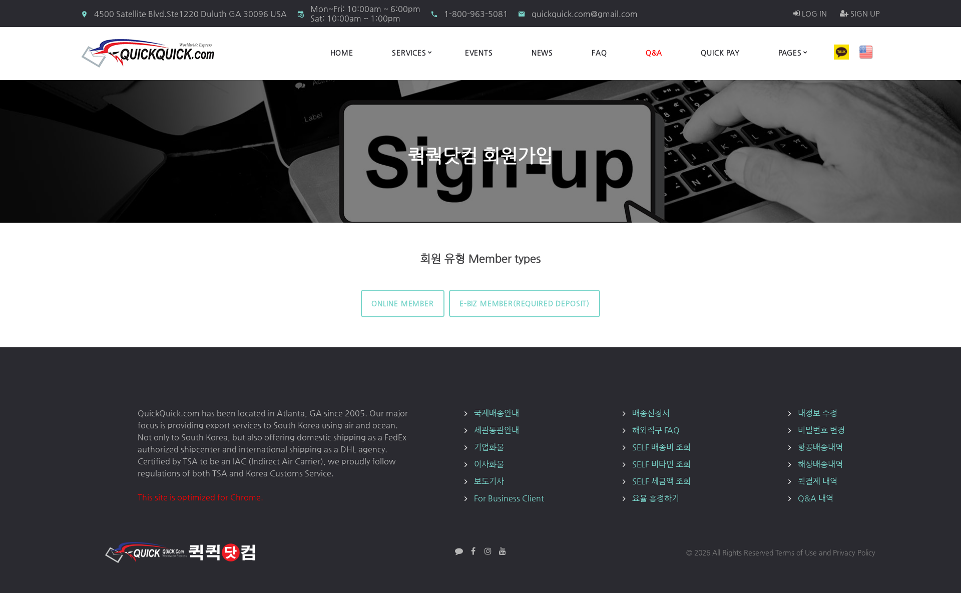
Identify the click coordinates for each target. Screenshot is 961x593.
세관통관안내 (496, 430)
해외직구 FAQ (656, 430)
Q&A (654, 53)
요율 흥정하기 (655, 498)
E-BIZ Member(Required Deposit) (524, 303)
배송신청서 (651, 413)
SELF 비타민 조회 (661, 464)
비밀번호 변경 (821, 430)
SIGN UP (864, 13)
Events (479, 53)
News (542, 53)
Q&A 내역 (815, 498)
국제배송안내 (496, 413)
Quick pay (720, 53)
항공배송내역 (820, 447)
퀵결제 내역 (817, 481)
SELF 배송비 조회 (661, 447)
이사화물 (489, 464)
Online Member (402, 303)
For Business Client (509, 498)
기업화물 (489, 447)
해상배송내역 (820, 464)
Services (409, 53)
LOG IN (813, 13)
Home (341, 53)
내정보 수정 (817, 413)
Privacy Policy (854, 552)
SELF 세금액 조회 (661, 481)
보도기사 (489, 481)
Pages (790, 53)
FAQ (599, 53)
